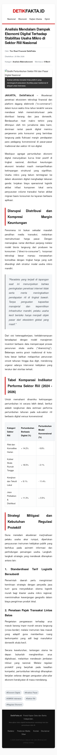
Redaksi (11, 731)
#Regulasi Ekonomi (14, 704)
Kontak (36, 731)
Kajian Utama (35, 19)
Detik (28, 11)
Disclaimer (45, 731)
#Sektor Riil (30, 698)
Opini (47, 19)
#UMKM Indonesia (14, 698)
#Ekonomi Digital (13, 692)
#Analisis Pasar (31, 692)
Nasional (11, 19)
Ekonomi (22, 19)
